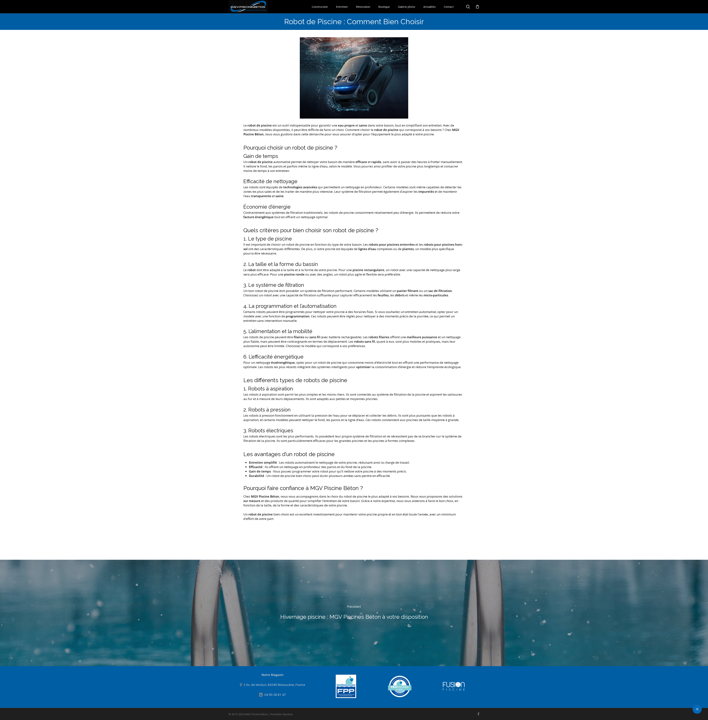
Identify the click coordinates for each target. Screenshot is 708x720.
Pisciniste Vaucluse (281, 714)
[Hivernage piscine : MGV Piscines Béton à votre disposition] (354, 613)
